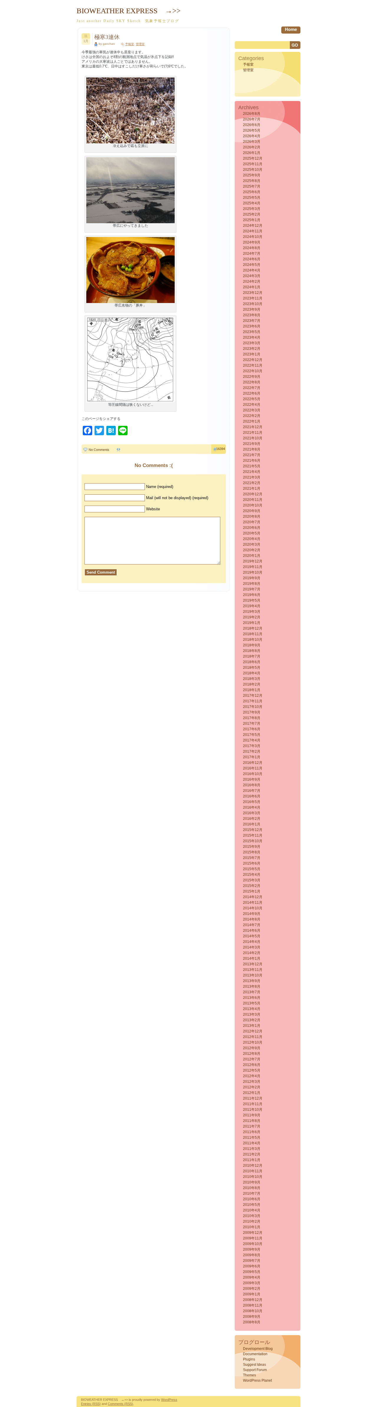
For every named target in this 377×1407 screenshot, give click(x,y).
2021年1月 (251, 488)
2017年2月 (251, 751)
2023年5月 (251, 332)
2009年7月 (251, 1261)
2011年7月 (251, 1126)
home (291, 29)
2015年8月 (251, 852)
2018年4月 (251, 673)
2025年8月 (251, 181)
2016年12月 (252, 763)
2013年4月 (251, 1009)
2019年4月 (251, 606)
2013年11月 (252, 970)
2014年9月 (251, 914)
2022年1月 (251, 421)
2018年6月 (251, 662)
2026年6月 (251, 125)
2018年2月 (251, 684)
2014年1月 (251, 958)
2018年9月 (251, 645)
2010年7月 (251, 1193)
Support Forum (255, 1370)
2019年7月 (251, 589)
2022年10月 (252, 371)
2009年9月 (251, 1249)
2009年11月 (252, 1238)
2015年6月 (251, 863)
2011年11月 (252, 1104)
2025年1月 (251, 220)
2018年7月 (251, 656)
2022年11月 (252, 365)
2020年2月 (251, 550)
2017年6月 (251, 729)
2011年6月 (251, 1132)
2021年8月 (251, 449)
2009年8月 (251, 1255)
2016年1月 (251, 824)
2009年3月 (251, 1283)
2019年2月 (251, 617)
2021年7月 (251, 455)
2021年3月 (251, 477)
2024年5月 (251, 265)
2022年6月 (251, 393)
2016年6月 (251, 796)
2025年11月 (252, 164)
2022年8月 (251, 382)
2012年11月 (252, 1037)
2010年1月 (251, 1227)
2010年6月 (251, 1199)
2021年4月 (251, 472)
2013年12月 (252, 964)
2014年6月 (251, 930)
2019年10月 (252, 572)
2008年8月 (251, 1322)
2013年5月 (251, 1003)
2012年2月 (251, 1087)
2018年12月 (252, 628)
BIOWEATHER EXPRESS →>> (129, 11)
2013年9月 (251, 981)
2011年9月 (251, 1115)
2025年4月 (251, 203)
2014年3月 (251, 947)
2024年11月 (252, 231)
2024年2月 (251, 281)
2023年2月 (251, 349)
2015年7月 (251, 858)
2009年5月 (251, 1272)
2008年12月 (252, 1300)
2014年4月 (251, 942)
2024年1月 (251, 287)
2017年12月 (252, 695)
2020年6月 (251, 528)
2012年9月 (251, 1048)
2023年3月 (251, 343)
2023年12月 (252, 293)
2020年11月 (252, 500)
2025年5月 (251, 198)
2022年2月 (251, 416)
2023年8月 (251, 315)
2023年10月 (252, 304)
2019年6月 (251, 595)
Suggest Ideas (254, 1365)
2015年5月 (251, 869)
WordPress (169, 1399)
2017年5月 (251, 735)
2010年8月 (251, 1188)
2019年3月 (251, 612)
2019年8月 (251, 584)
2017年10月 (252, 707)
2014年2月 (251, 953)
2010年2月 (251, 1221)
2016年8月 (251, 785)
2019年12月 (252, 561)
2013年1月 (251, 1026)
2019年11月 (252, 567)
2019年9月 (251, 578)
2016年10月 (252, 774)
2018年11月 (252, 634)
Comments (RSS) (120, 1404)
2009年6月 (251, 1266)
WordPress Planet (257, 1380)
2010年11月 (252, 1171)
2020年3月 (251, 544)
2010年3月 (251, 1216)
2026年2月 (251, 147)
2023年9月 (251, 309)
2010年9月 (251, 1182)
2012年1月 (251, 1093)
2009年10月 (252, 1244)
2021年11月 (252, 433)
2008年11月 (252, 1305)
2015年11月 (252, 835)
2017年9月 (251, 712)
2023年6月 (251, 326)
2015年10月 (252, 841)
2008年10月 (252, 1311)
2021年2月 (251, 483)
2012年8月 (251, 1054)
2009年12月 (252, 1233)
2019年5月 (251, 600)
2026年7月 (251, 119)
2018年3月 (251, 679)
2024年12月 (252, 226)
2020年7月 (251, 522)
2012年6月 (251, 1065)
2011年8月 (251, 1121)
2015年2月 (251, 886)
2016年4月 (251, 807)
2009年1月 (251, 1294)
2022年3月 (251, 410)
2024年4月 (251, 270)
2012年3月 (251, 1082)
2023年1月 (251, 354)
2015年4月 (251, 875)
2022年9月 (251, 377)
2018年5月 (251, 668)
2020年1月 (251, 556)
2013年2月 (251, 1020)
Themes (249, 1375)
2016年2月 (251, 819)
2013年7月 (251, 992)
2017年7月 (251, 723)
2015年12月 (252, 830)
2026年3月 (251, 142)
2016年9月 (251, 779)
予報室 (129, 44)
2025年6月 (251, 192)
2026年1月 (251, 153)
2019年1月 (251, 623)
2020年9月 (251, 511)
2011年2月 (251, 1154)
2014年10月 (252, 908)
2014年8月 (251, 919)
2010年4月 (251, 1210)
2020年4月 (251, 539)
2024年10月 (252, 237)
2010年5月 (251, 1205)
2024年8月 (251, 248)
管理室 (140, 44)
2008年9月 (251, 1317)
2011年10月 (252, 1110)
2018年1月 (251, 690)
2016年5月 (251, 802)
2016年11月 (252, 768)
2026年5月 (251, 130)
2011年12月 (252, 1098)
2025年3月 (251, 209)
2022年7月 (251, 388)
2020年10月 (252, 505)
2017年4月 (251, 740)
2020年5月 (251, 533)
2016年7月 (251, 791)
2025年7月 (251, 186)
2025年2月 (251, 214)
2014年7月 (251, 925)
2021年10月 (252, 438)
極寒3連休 (107, 37)
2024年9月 (251, 242)
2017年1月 (251, 757)
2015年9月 (251, 847)
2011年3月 (251, 1149)
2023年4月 (251, 337)
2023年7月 (251, 321)
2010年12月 (252, 1165)
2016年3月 (251, 813)
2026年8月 (251, 114)
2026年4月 (251, 136)
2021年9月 (251, 444)
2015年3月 (251, 880)
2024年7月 (251, 253)
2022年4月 (251, 405)
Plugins (249, 1359)
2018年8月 (251, 651)
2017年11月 (252, 701)
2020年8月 (251, 516)
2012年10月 (252, 1042)
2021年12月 (252, 427)
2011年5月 (251, 1137)
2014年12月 (252, 897)
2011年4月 (251, 1143)
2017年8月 (251, 718)
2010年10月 (252, 1177)
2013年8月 (251, 986)
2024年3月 (251, 276)
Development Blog (258, 1349)
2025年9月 (251, 175)
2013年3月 (251, 1014)
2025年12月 (252, 158)
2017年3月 (251, 746)
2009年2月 (251, 1289)
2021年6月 (251, 460)
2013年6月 (251, 998)
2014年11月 (252, 903)
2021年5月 (251, 466)
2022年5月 (251, 399)
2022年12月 (252, 360)
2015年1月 (251, 891)
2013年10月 (252, 975)
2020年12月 (252, 494)
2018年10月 (252, 640)
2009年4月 (251, 1277)
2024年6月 (251, 259)
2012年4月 (251, 1076)
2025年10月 (252, 170)
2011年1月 (251, 1160)
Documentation (255, 1354)
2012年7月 (251, 1059)
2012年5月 (251, 1070)
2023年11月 (252, 298)
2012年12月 (252, 1031)
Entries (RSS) (91, 1404)
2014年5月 (251, 936)
